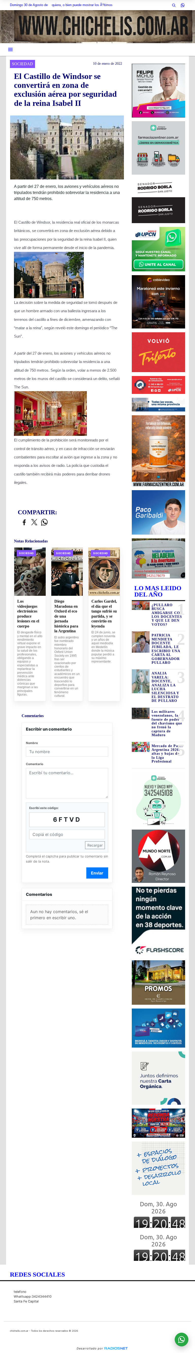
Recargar (95, 845)
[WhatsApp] (182, 5)
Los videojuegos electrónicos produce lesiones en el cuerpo (28, 613)
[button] (173, 5)
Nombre (32, 743)
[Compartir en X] (34, 522)
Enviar (97, 873)
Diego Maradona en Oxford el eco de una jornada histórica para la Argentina (66, 616)
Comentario (34, 764)
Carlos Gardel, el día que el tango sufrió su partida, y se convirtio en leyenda (104, 613)
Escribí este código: (44, 808)
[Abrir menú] (10, 49)
